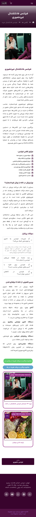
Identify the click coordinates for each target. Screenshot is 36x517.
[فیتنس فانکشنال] (18, 46)
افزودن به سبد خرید (16, 408)
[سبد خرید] (11, 3)
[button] (29, 494)
